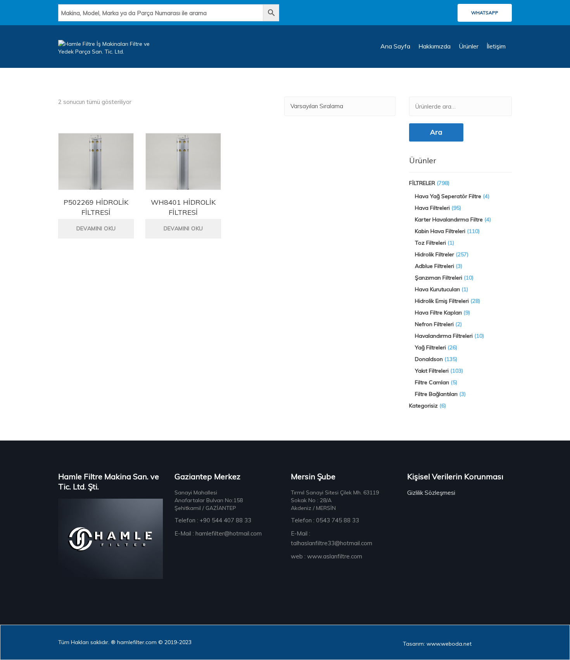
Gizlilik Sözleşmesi (431, 492)
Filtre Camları (432, 382)
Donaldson (429, 359)
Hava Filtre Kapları (438, 312)
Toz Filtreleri (430, 242)
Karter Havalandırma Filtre (449, 219)
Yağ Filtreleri (430, 347)
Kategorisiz (423, 405)
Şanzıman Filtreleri (438, 277)
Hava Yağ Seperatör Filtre (448, 196)
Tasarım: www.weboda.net (437, 643)
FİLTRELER (422, 183)
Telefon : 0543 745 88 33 (325, 520)
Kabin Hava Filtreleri (440, 231)
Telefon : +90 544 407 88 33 (212, 520)
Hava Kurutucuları (437, 289)
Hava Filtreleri (432, 207)
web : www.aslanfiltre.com (326, 556)
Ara (436, 132)
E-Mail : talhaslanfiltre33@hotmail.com (331, 538)
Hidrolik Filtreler (434, 254)
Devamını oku (96, 228)
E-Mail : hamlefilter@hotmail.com (218, 533)
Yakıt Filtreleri (432, 370)
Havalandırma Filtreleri (444, 335)
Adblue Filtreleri (434, 266)
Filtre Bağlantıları (436, 393)
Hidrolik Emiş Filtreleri (442, 300)
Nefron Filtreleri (434, 324)
